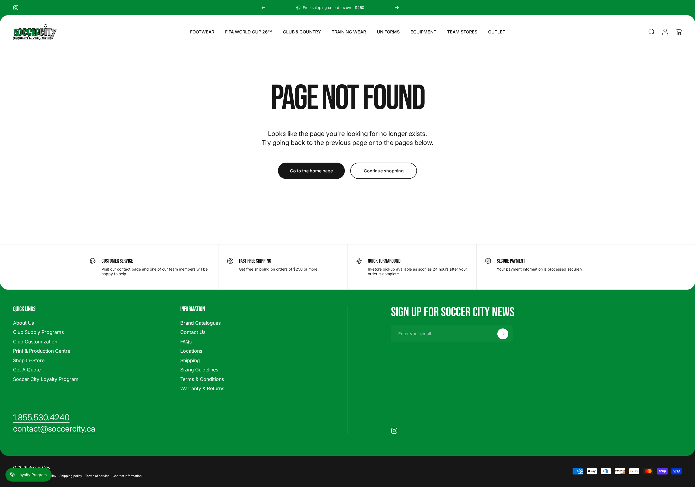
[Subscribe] (502, 333)
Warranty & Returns (202, 388)
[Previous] (263, 7)
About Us (23, 323)
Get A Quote (27, 370)
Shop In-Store (29, 360)
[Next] (397, 7)
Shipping (190, 360)
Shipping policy (70, 476)
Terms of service (97, 476)
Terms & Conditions (202, 379)
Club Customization (35, 342)
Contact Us (193, 332)
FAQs (186, 342)
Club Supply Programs (38, 332)
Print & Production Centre (41, 351)
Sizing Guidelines (199, 370)
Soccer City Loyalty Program (45, 379)
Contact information (127, 476)
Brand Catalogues (200, 323)
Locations (191, 351)
